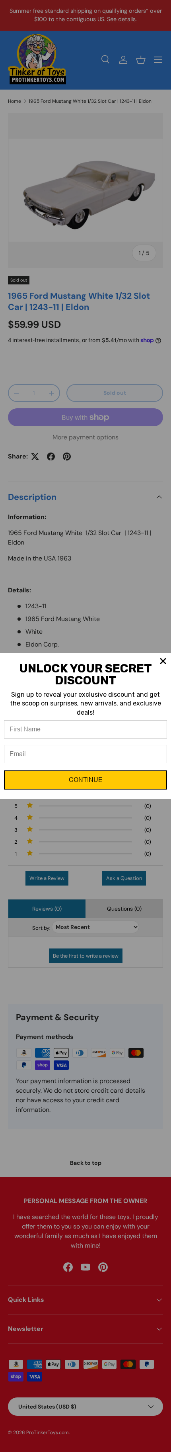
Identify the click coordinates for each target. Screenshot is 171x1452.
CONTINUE (86, 779)
